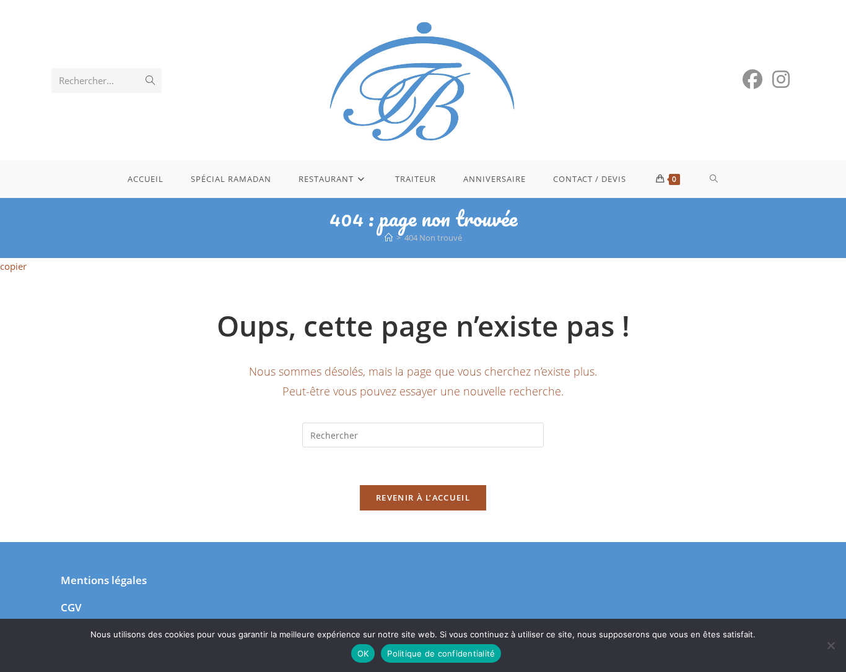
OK (363, 653)
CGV (71, 607)
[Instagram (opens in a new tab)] (781, 79)
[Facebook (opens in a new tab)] (752, 79)
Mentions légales (104, 580)
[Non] (830, 645)
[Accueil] (389, 237)
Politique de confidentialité (441, 653)
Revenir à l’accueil (423, 497)
